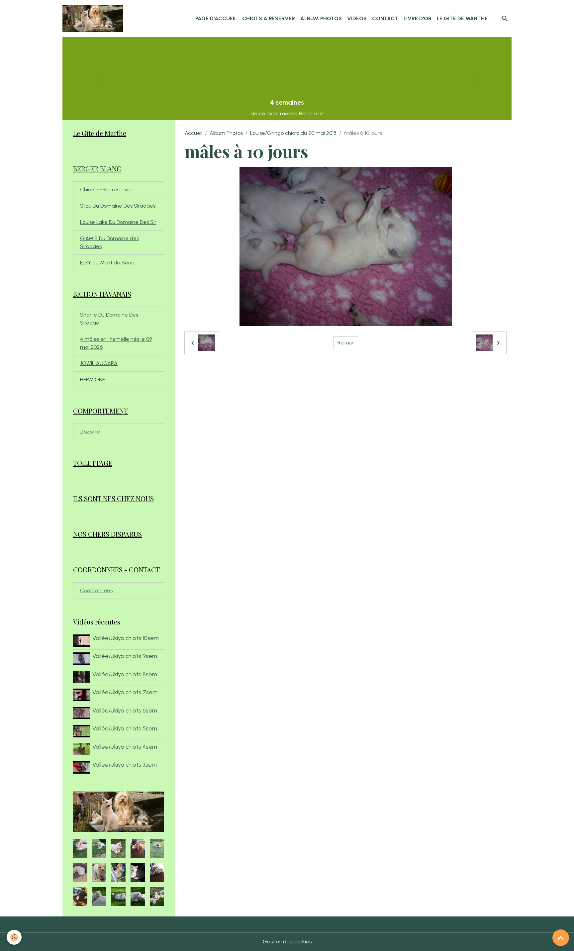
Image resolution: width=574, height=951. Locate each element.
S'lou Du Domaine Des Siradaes (117, 206)
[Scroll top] (560, 937)
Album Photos (321, 18)
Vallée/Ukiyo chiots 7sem (124, 692)
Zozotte (90, 431)
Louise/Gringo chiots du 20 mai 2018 (293, 133)
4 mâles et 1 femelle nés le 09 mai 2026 (116, 343)
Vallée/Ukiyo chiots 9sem (124, 655)
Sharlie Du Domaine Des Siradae (109, 319)
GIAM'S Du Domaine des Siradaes (109, 242)
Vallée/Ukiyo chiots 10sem (125, 637)
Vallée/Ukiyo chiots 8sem (124, 674)
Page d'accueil (216, 18)
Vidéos (357, 18)
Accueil (193, 133)
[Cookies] (14, 937)
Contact (385, 18)
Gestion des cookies (287, 941)
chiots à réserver (268, 18)
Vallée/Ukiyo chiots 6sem (124, 710)
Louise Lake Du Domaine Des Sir (118, 222)
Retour (345, 342)
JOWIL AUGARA (99, 363)
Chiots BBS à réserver (106, 189)
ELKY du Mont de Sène (107, 262)
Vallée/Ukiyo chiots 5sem (124, 728)
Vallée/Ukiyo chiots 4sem (124, 746)
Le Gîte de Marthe (462, 18)
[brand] (94, 18)
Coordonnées (96, 590)
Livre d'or (417, 18)
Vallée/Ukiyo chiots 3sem (124, 764)
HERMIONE (92, 379)
